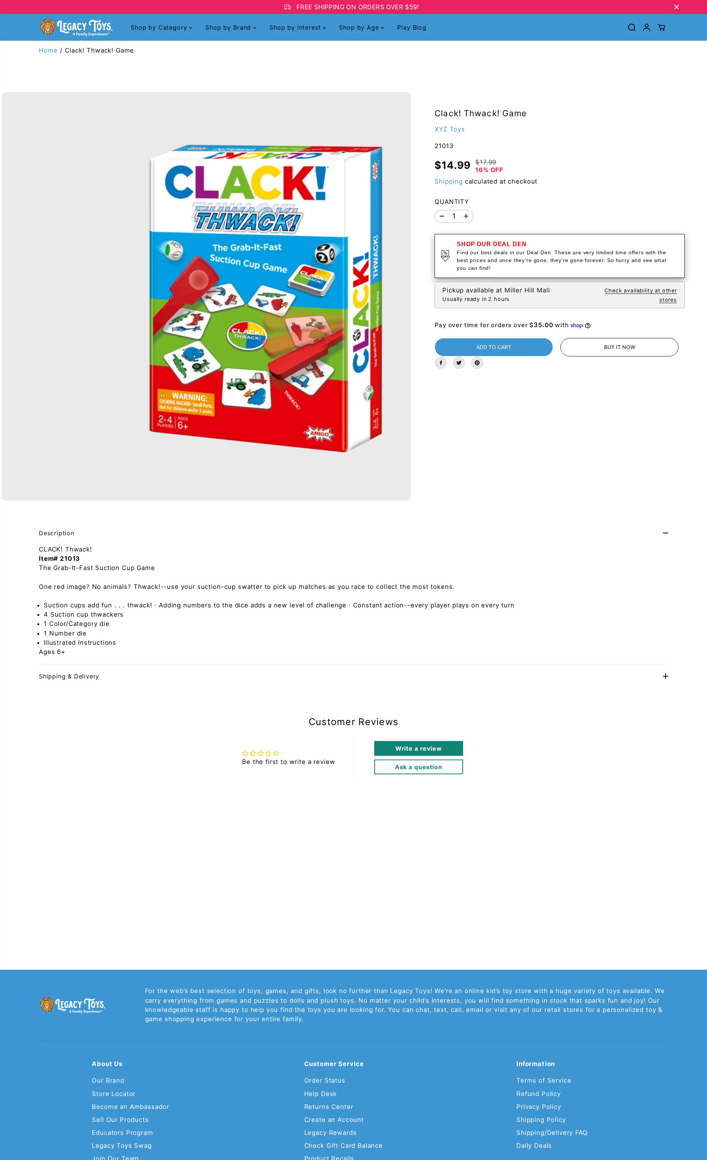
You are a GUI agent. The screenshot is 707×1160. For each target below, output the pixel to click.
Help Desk (320, 1093)
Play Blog (411, 27)
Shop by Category (160, 27)
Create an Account (334, 1119)
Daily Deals (534, 1145)
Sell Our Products (120, 1119)
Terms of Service (543, 1080)
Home (48, 50)
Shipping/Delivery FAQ (552, 1132)
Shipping (449, 181)
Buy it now (619, 347)
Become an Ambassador (130, 1106)
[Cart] (661, 27)
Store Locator (113, 1093)
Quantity (452, 201)
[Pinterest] (477, 362)
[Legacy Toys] (76, 27)
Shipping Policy (541, 1119)
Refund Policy (538, 1093)
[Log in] (646, 27)
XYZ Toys (450, 129)
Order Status (324, 1080)
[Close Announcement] (676, 7)
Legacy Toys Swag (121, 1145)
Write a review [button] (418, 748)
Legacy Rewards (330, 1132)
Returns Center (329, 1106)
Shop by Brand (229, 27)
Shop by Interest (296, 27)
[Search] (632, 27)
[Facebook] (441, 362)
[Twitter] (459, 362)
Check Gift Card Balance (343, 1145)
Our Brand (108, 1080)
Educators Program (122, 1132)
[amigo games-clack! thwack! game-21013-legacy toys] (206, 296)
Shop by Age (360, 27)
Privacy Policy (538, 1106)
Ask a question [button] (418, 767)
